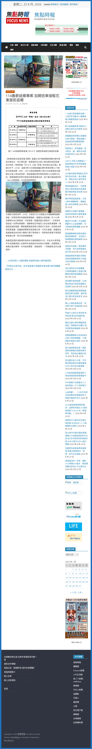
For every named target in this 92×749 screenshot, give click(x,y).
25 (83, 582)
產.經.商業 (63, 45)
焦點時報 (44, 14)
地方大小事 (24, 45)
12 (87, 573)
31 (80, 586)
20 (67, 582)
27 (67, 586)
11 (83, 573)
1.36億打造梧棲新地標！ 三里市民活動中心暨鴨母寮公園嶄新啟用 (75, 116)
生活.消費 (53, 45)
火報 (75, 706)
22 (73, 582)
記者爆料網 (78, 722)
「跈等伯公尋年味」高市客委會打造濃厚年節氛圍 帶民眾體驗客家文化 (32, 268)
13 (67, 577)
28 (70, 586)
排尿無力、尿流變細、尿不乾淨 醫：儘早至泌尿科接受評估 (65, 5)
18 (83, 577)
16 (77, 577)
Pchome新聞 (78, 670)
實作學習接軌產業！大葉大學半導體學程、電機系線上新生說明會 (75, 201)
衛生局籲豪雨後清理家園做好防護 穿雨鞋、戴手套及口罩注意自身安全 (76, 293)
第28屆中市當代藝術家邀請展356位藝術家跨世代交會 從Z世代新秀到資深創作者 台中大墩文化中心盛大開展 (76, 438)
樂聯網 (76, 714)
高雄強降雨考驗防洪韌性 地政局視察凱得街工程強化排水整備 (76, 258)
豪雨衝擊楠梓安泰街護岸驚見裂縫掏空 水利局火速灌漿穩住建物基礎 (75, 236)
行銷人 (76, 698)
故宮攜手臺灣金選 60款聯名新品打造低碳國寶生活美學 (76, 284)
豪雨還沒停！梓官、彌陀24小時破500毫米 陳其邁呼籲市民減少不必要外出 (76, 463)
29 (73, 586)
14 (70, 577)
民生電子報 (78, 710)
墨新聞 (76, 702)
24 (80, 582)
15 (73, 577)
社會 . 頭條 (14, 45)
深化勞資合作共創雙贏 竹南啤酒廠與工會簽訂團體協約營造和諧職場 (75, 271)
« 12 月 (73, 592)
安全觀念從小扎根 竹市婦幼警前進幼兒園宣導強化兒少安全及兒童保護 (75, 363)
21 (70, 582)
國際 (11, 50)
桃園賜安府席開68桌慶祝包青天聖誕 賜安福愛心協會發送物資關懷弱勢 (76, 138)
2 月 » (80, 592)
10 (80, 573)
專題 (77, 45)
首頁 (6, 688)
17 (80, 577)
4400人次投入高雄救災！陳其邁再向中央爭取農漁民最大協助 (76, 164)
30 (77, 586)
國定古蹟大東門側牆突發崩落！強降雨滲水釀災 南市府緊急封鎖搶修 (76, 325)
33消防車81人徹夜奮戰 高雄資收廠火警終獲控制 (28, 260)
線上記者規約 (9, 680)
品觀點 (76, 694)
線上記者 (8, 676)
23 (77, 582)
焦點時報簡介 (9, 672)
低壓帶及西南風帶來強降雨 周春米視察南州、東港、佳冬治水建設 (75, 451)
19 (87, 577)
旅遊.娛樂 (34, 45)
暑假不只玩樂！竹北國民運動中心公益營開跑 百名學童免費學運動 (75, 224)
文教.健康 (44, 45)
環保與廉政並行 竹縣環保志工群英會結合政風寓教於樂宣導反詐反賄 (75, 189)
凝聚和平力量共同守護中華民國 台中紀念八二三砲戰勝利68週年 (76, 423)
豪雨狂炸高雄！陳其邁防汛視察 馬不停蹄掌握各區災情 (75, 249)
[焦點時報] (6, 47)
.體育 (71, 45)
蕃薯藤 (76, 666)
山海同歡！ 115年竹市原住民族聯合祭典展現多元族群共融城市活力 (76, 395)
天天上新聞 (78, 689)
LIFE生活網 (78, 674)
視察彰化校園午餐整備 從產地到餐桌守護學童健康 (75, 214)
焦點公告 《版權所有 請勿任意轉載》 (19, 668)
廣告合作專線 (9, 664)
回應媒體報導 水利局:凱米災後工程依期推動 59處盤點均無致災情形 (76, 338)
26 (87, 582)
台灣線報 (77, 718)
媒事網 (76, 685)
